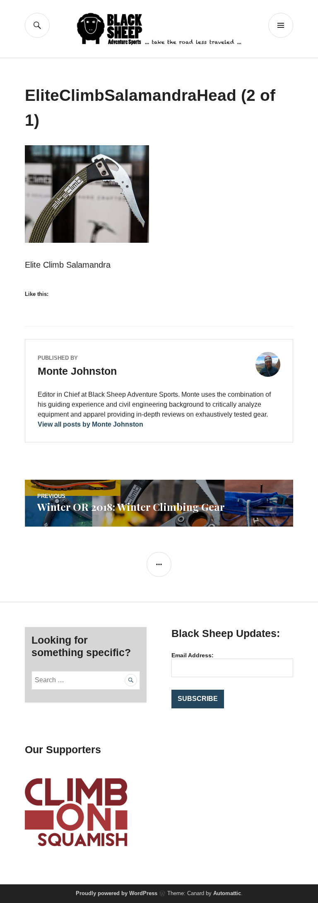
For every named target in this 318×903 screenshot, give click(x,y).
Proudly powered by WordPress (116, 893)
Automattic (227, 893)
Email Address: (192, 655)
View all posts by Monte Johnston (90, 424)
